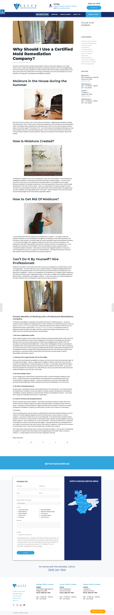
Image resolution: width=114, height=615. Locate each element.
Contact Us (94, 7)
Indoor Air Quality (18, 62)
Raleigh (56, 6)
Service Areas (17, 598)
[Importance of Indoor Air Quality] (1, 307)
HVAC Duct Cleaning (87, 51)
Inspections (84, 55)
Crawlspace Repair (86, 45)
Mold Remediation (26, 62)
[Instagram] (17, 605)
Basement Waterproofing (48, 511)
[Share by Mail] (67, 442)
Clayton (74, 6)
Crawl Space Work (23, 509)
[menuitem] (42, 14)
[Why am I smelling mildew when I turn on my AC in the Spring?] (113, 307)
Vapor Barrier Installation (88, 62)
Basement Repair (17, 593)
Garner (68, 6)
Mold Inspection (22, 511)
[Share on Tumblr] (55, 442)
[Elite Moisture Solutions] (25, 6)
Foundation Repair (86, 49)
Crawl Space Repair (19, 591)
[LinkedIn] (21, 605)
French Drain (21, 515)
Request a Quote (98, 611)
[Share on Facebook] (19, 442)
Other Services (45, 517)
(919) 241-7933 (94, 4)
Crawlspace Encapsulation (88, 41)
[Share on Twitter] (31, 442)
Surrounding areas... (63, 8)
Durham (62, 6)
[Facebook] (14, 605)
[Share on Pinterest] (43, 442)
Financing (21, 517)
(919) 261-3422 (85, 96)
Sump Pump (44, 513)
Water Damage (22, 513)
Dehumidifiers (85, 47)
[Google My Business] (24, 605)
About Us (15, 600)
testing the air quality (23, 326)
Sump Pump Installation (88, 60)
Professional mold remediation (44, 327)
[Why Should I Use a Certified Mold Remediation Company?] (43, 32)
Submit (25, 552)
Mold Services (17, 596)
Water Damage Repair (87, 64)
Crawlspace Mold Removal (88, 43)
